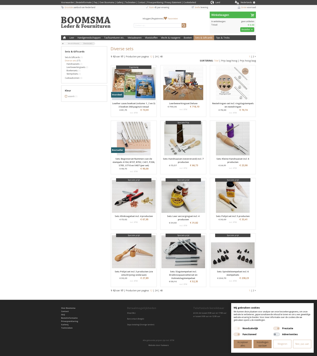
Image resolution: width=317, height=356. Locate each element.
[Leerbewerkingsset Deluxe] (183, 83)
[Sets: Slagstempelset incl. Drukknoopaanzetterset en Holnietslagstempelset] (183, 251)
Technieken (130, 2)
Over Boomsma (106, 2)
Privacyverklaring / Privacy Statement (164, 2)
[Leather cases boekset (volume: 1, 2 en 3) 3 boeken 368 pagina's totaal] (134, 83)
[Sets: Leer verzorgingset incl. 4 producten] (183, 196)
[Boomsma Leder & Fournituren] (63, 43)
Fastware (165, 345)
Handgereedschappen (89, 37)
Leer (71, 37)
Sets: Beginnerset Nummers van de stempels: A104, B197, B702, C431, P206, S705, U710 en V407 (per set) (134, 162)
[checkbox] (237, 328)
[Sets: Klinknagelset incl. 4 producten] (134, 196)
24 (156, 56)
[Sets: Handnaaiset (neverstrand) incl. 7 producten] (183, 138)
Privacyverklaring (69, 321)
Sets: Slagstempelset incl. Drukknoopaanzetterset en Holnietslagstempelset (183, 275)
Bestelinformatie (84, 2)
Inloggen (147, 18)
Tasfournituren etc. (114, 37)
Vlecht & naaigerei (170, 37)
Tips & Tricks (223, 37)
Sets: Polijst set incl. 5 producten (233, 216)
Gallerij (119, 2)
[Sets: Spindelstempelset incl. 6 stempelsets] (233, 251)
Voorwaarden (67, 2)
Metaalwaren (135, 37)
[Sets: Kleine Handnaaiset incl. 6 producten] (233, 138)
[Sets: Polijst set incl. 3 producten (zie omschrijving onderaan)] (134, 251)
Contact (141, 2)
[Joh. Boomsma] (86, 21)
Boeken (188, 37)
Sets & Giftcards (203, 37)
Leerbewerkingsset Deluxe (183, 103)
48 (161, 56)
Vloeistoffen (151, 37)
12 (151, 56)
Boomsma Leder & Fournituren (64, 37)
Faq (95, 2)
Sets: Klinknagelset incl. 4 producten (134, 216)
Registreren (157, 18)
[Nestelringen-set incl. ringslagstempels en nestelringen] (233, 83)
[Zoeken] (184, 25)
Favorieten (173, 18)
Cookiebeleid (189, 2)
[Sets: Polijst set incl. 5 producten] (233, 196)
